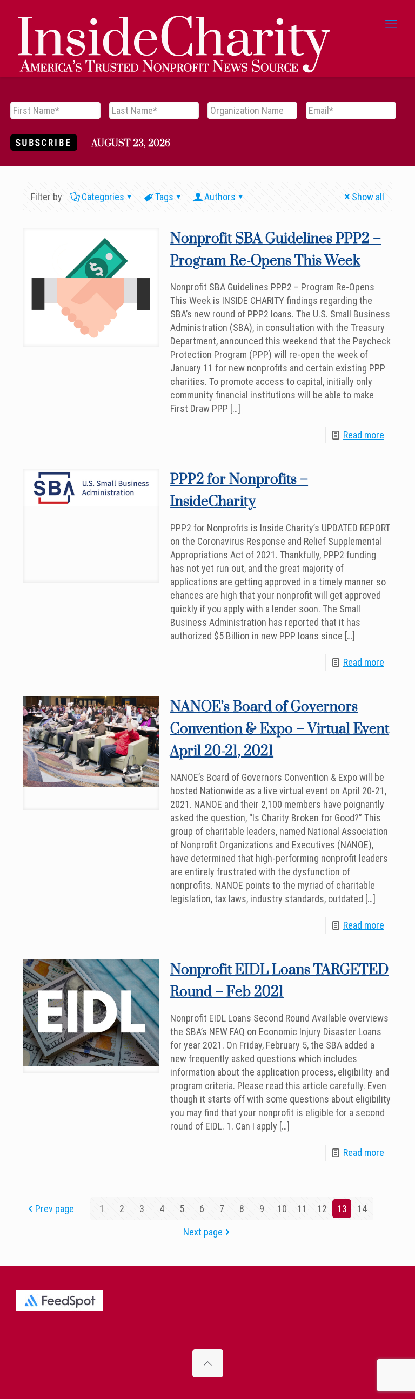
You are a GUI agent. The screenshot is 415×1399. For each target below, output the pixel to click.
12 (322, 1208)
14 (362, 1208)
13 (342, 1208)
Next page (203, 1232)
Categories (103, 196)
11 (302, 1208)
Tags (164, 196)
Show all (368, 196)
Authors (220, 196)
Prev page (54, 1208)
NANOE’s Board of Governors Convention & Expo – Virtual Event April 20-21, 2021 (279, 729)
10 (282, 1208)
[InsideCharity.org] (174, 24)
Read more (363, 435)
